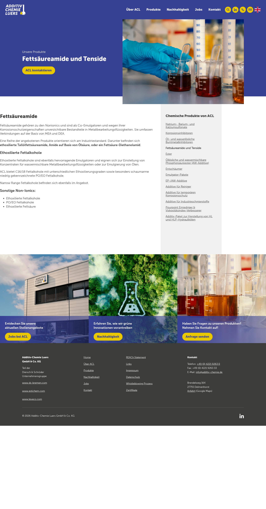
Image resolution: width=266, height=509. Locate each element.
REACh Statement (136, 357)
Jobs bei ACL (18, 336)
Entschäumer (174, 168)
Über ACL (133, 9)
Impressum (132, 370)
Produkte (153, 9)
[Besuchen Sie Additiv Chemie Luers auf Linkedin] (235, 10)
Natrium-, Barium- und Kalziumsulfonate (180, 126)
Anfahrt (191, 390)
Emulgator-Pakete (177, 174)
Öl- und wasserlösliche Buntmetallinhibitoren (180, 141)
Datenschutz (133, 377)
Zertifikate (131, 390)
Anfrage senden (197, 336)
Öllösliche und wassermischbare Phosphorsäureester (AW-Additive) (187, 161)
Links (129, 364)
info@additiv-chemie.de (209, 372)
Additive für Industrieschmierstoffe (187, 201)
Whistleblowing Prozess (139, 383)
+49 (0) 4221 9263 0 (208, 364)
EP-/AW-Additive (176, 180)
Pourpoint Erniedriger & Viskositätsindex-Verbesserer (183, 209)
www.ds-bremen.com (34, 382)
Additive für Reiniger (178, 186)
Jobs (198, 9)
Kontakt (214, 9)
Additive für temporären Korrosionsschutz (181, 194)
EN (257, 10)
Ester (169, 153)
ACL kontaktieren (39, 70)
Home (87, 357)
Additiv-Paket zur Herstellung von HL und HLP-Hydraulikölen (189, 218)
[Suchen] (228, 10)
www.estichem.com (33, 390)
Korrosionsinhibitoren (179, 133)
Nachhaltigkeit (178, 9)
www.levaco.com (32, 399)
